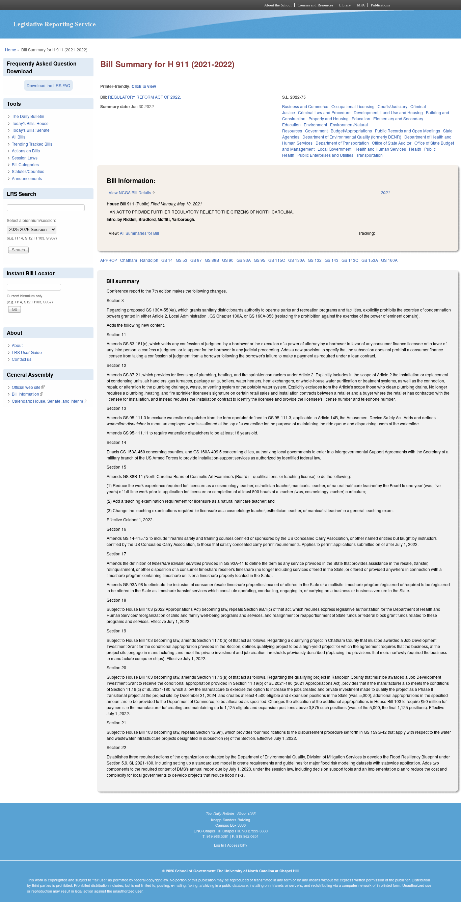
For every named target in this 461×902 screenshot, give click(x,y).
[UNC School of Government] (141, 5)
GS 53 (181, 260)
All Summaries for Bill (139, 233)
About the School (278, 5)
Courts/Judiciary (392, 106)
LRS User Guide (27, 352)
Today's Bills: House (30, 123)
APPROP (108, 260)
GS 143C (350, 260)
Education (361, 118)
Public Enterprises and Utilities (325, 155)
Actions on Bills (26, 150)
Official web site (28, 387)
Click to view (144, 86)
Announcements (27, 178)
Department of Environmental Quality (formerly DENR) (351, 137)
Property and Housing (328, 118)
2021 (385, 192)
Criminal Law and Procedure (324, 112)
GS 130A (296, 260)
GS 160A (389, 260)
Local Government (334, 149)
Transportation (369, 155)
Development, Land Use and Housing (388, 112)
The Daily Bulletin (28, 116)
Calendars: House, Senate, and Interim (49, 401)
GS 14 (167, 260)
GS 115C (276, 260)
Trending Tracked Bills (32, 144)
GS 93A (244, 260)
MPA (361, 5)
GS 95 (259, 260)
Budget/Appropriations (351, 130)
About (17, 345)
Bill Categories (25, 164)
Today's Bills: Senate (31, 130)
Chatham (128, 260)
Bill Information (27, 394)
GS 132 (315, 260)
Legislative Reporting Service (54, 24)
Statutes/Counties (28, 171)
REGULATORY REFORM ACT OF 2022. (144, 97)
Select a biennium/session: (31, 220)
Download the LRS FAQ (48, 85)
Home (10, 49)
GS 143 (331, 260)
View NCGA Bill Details (132, 192)
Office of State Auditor (391, 143)
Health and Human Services (380, 149)
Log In (219, 845)
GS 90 (228, 260)
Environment (315, 124)
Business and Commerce (305, 106)
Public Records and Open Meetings (407, 130)
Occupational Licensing (353, 106)
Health (415, 149)
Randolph (149, 260)
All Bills (18, 137)
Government (316, 130)
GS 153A (369, 260)
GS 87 (196, 260)
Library (345, 5)
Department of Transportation (342, 143)
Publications (380, 5)
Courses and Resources (315, 5)
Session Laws (24, 157)
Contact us (21, 359)
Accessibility (237, 845)
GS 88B (212, 260)
